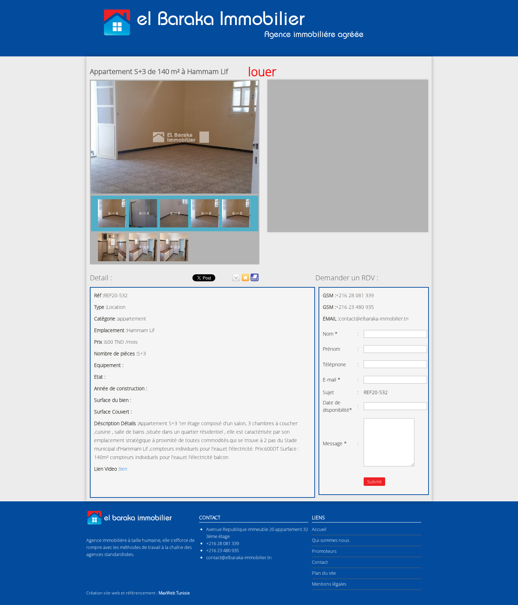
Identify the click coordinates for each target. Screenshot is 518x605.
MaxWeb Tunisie (174, 593)
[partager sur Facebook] (187, 277)
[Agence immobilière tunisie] (231, 39)
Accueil (319, 529)
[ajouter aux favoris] (245, 279)
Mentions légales (329, 584)
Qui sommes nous (330, 540)
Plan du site (324, 573)
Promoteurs (324, 551)
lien (123, 468)
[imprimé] (255, 279)
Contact (320, 562)
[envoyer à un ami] (236, 279)
